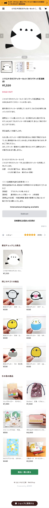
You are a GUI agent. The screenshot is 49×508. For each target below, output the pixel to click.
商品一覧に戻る (24, 472)
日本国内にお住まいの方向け (24, 221)
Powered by (22, 486)
